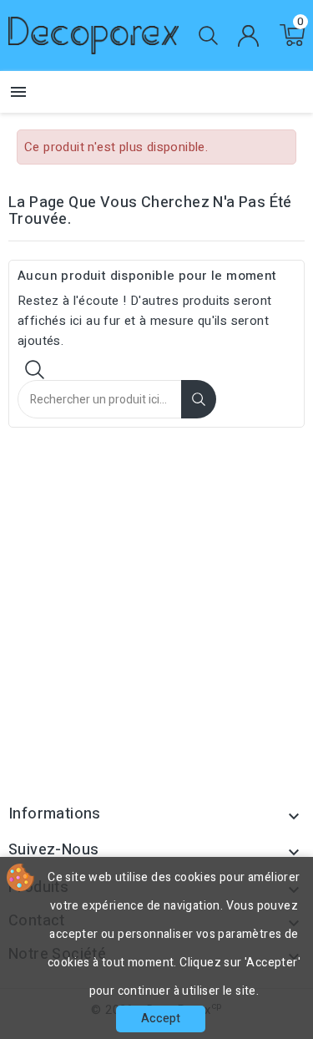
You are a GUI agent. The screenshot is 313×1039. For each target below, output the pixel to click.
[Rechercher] (198, 399)
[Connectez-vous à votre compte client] (248, 36)
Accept (160, 1018)
